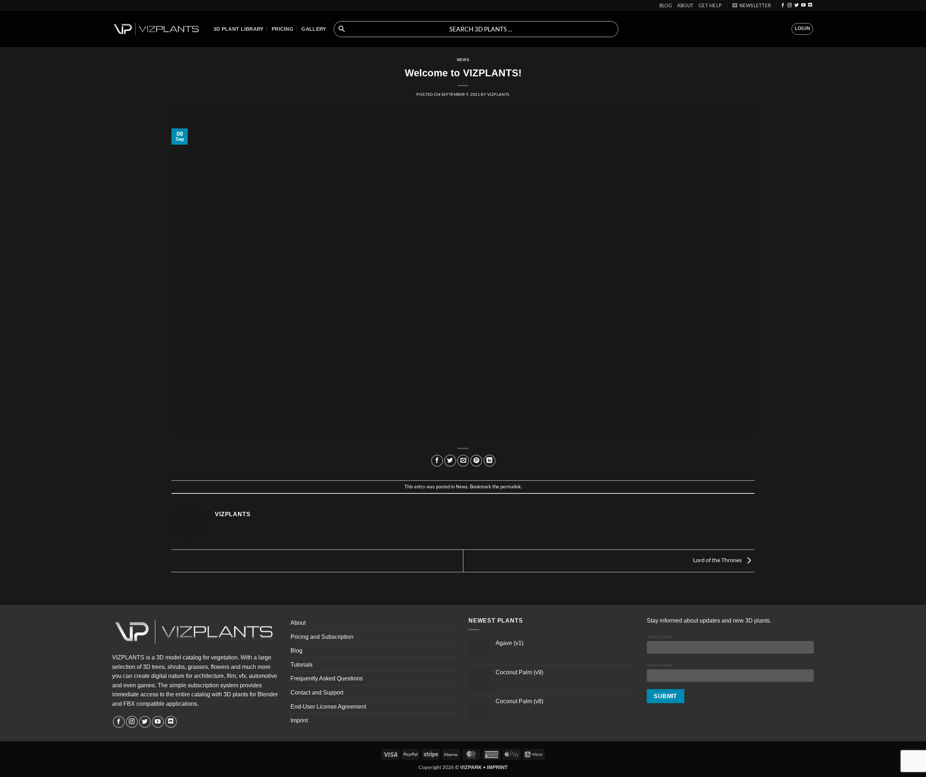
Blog (665, 5)
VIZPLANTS (498, 94)
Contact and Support (316, 692)
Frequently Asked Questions (326, 678)
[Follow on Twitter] (796, 5)
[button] (751, 5)
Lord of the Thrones (718, 560)
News (463, 60)
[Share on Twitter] (450, 461)
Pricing (282, 29)
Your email (659, 665)
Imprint (299, 720)
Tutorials (301, 665)
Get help (710, 5)
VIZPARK (471, 767)
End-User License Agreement (328, 707)
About (685, 5)
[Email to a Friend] (463, 461)
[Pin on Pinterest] (476, 461)
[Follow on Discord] (810, 5)
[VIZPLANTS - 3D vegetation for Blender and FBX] (157, 29)
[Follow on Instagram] (789, 5)
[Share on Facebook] (437, 461)
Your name (660, 637)
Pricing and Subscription (321, 637)
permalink (510, 486)
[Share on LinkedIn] (490, 461)
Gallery (313, 29)
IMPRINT (497, 767)
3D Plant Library (238, 29)
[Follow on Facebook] (783, 5)
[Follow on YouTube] (803, 5)
